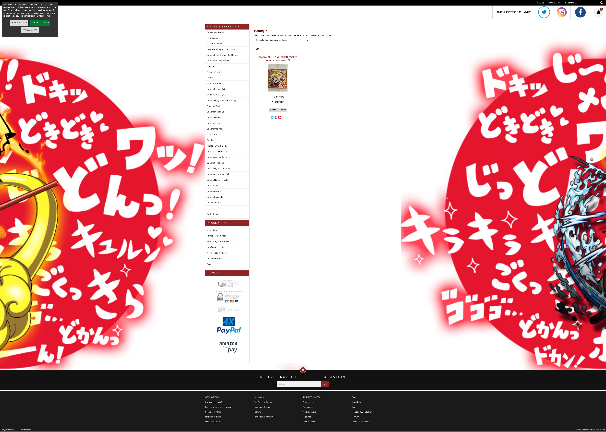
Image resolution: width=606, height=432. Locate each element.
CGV (209, 264)
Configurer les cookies (361, 421)
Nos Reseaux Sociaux (216, 252)
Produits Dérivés (214, 72)
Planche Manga (214, 83)
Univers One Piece (215, 128)
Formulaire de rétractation (265, 416)
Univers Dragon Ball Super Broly (221, 100)
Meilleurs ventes (309, 412)
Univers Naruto (214, 117)
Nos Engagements (215, 247)
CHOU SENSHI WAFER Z (315, 35)
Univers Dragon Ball (216, 111)
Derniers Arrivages (215, 32)
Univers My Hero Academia (219, 168)
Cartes (210, 77)
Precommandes (214, 43)
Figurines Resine (214, 106)
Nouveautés (212, 37)
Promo (210, 208)
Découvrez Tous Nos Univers (513, 12)
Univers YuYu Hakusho (217, 151)
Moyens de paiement (213, 421)
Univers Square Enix (216, 196)
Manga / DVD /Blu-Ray (217, 145)
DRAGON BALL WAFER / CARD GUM (286, 35)
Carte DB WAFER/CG (216, 94)
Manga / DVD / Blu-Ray (362, 412)
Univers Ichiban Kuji (216, 89)
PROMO (355, 416)
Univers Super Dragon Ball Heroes (222, 54)
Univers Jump (213, 123)
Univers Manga (214, 191)
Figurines (211, 66)
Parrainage (258, 412)
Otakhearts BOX (214, 202)
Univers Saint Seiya (215, 162)
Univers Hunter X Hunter (218, 179)
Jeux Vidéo (356, 402)
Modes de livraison (213, 416)
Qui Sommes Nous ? (216, 258)
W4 (329, 35)
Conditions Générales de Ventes (218, 407)
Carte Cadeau (213, 214)
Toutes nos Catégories (224, 27)
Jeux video (212, 134)
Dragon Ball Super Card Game (221, 49)
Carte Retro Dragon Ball (218, 60)
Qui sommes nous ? (213, 402)
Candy (210, 140)
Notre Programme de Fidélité (220, 241)
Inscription (212, 230)
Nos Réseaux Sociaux (263, 402)
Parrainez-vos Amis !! (216, 235)
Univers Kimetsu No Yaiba (219, 174)
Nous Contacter (260, 397)
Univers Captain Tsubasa (218, 157)
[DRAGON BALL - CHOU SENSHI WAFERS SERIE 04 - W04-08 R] (278, 92)
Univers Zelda (213, 185)
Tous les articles (261, 35)
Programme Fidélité (262, 407)
